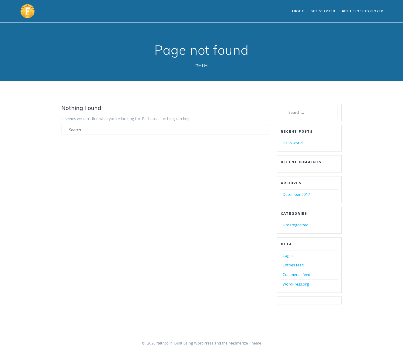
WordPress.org (296, 284)
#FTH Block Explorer (362, 11)
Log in (288, 255)
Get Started (322, 11)
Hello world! (293, 142)
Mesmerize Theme (245, 343)
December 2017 (296, 194)
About (298, 11)
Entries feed (293, 265)
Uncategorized (295, 224)
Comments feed (296, 274)
